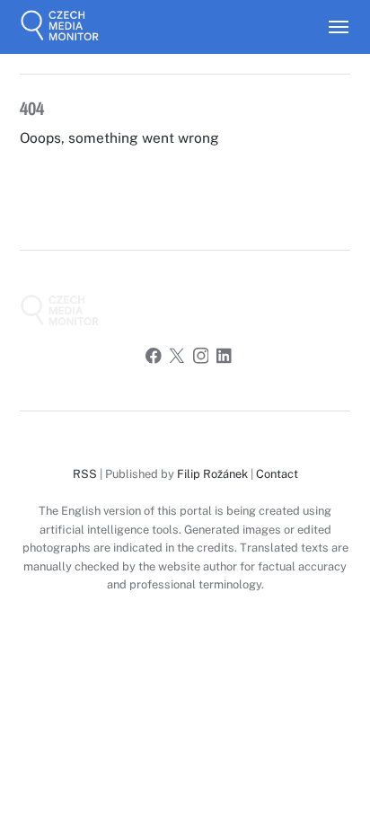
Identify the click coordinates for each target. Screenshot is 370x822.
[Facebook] (153, 358)
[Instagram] (201, 358)
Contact (277, 474)
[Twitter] (177, 358)
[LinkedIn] (224, 358)
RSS (85, 474)
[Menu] (330, 27)
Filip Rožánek (212, 474)
